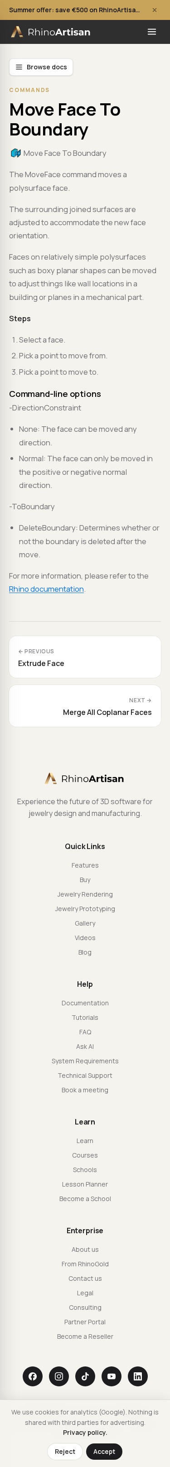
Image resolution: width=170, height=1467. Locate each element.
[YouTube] (111, 1376)
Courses (85, 1155)
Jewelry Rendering (85, 894)
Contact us (85, 1278)
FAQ (85, 1032)
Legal (85, 1292)
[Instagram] (59, 1376)
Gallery (85, 923)
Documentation (85, 1003)
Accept (104, 1451)
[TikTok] (85, 1376)
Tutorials (85, 1017)
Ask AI (85, 1046)
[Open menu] (152, 32)
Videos (85, 937)
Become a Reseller (85, 1336)
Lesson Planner (85, 1184)
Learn (85, 1140)
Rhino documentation (46, 589)
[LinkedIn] (138, 1376)
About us (85, 1249)
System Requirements (85, 1061)
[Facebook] (33, 1376)
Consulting (85, 1307)
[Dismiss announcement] (154, 10)
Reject (65, 1451)
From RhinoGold (85, 1263)
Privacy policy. (85, 1432)
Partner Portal (85, 1321)
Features (85, 865)
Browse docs (47, 67)
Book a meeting (85, 1090)
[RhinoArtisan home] (51, 32)
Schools (85, 1169)
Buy (85, 879)
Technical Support (85, 1075)
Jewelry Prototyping (85, 908)
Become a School (85, 1198)
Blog (85, 952)
